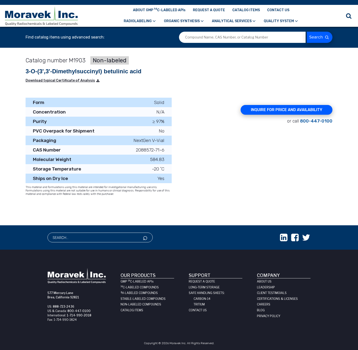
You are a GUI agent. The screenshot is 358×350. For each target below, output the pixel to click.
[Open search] (348, 16)
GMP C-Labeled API (137, 281)
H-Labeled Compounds (139, 293)
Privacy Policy (268, 316)
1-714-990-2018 (79, 315)
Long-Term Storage (204, 287)
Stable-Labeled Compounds (143, 299)
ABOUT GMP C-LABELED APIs (159, 9)
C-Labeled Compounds (140, 287)
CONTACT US (278, 10)
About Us (264, 281)
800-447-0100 (316, 121)
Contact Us (198, 310)
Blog (261, 310)
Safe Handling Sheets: (207, 293)
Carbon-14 (202, 299)
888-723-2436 (63, 306)
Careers (263, 304)
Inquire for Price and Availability (286, 109)
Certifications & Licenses (277, 299)
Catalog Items (132, 310)
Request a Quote (202, 281)
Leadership (266, 287)
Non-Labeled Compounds (141, 304)
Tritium (199, 304)
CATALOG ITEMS (246, 10)
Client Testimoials (272, 293)
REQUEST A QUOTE (209, 10)
